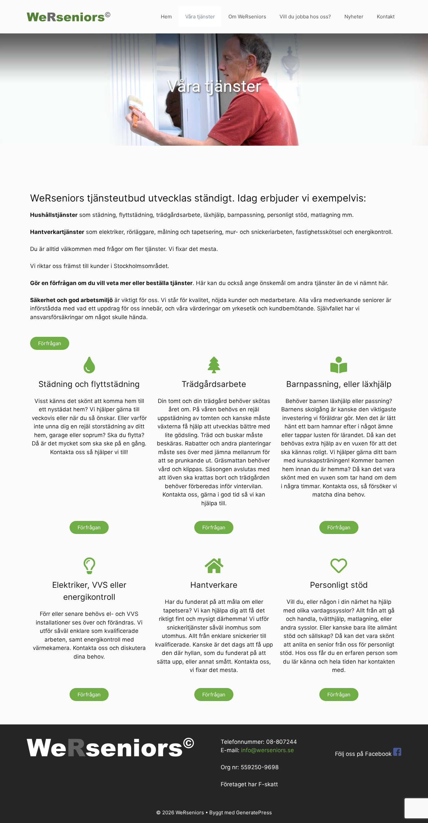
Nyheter (353, 16)
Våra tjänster (200, 16)
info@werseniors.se (267, 750)
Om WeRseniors (247, 16)
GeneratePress (254, 812)
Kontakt (386, 16)
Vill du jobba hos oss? (305, 16)
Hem (166, 16)
